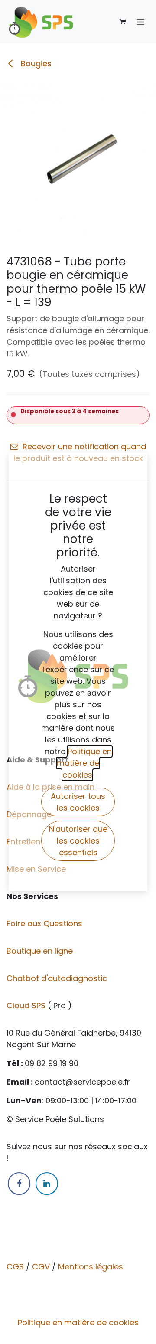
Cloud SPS (27, 1005)
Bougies (35, 63)
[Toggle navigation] (140, 21)
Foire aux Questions (45, 923)
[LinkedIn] (47, 1183)
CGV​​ (41, 1266)
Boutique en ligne (40, 950)
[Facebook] (19, 1183)
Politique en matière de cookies (78, 1322)
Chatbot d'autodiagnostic (57, 978)
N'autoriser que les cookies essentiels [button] (78, 841)
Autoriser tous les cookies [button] (78, 802)
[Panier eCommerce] (122, 21)
